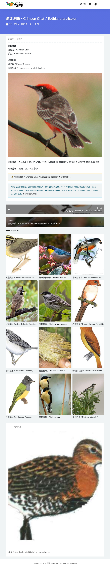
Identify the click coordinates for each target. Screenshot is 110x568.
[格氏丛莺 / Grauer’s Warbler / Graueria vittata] (55, 347)
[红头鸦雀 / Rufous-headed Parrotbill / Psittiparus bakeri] (88, 301)
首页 (12, 39)
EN (84, 4)
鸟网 (10, 24)
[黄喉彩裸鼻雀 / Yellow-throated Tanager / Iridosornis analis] (55, 254)
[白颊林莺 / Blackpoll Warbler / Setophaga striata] (55, 301)
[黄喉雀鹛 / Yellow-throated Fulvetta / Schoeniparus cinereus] (22, 254)
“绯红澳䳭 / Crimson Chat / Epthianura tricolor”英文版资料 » (42, 177)
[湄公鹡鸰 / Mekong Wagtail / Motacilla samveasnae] (88, 394)
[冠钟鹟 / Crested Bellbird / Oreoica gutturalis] (22, 301)
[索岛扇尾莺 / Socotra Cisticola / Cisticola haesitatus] (22, 347)
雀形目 (16, 24)
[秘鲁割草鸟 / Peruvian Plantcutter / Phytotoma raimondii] (88, 254)
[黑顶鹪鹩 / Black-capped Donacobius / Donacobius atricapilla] (55, 394)
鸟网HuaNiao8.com (54, 563)
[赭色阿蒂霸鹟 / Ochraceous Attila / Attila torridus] (88, 347)
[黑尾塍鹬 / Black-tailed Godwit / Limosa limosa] (55, 490)
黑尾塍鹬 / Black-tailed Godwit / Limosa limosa (29, 552)
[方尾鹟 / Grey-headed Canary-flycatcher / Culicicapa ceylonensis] (22, 394)
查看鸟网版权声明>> (31, 194)
